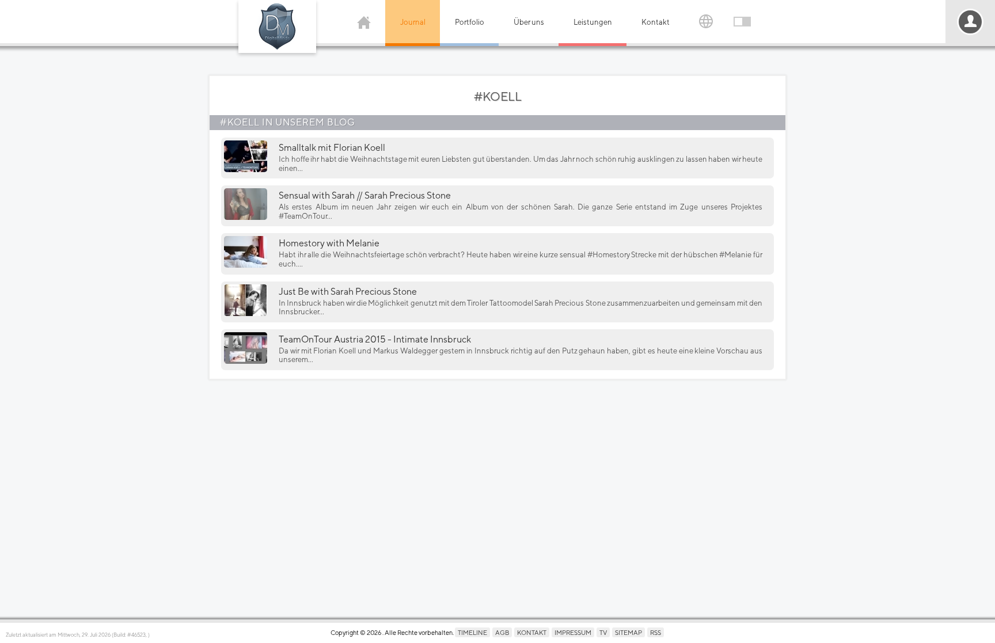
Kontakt (655, 22)
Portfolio (469, 22)
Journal (413, 22)
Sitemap (628, 632)
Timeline (472, 632)
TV (603, 632)
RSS (655, 632)
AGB (502, 632)
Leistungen (593, 22)
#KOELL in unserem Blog (287, 122)
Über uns (529, 22)
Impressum (573, 632)
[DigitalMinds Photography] (277, 26)
